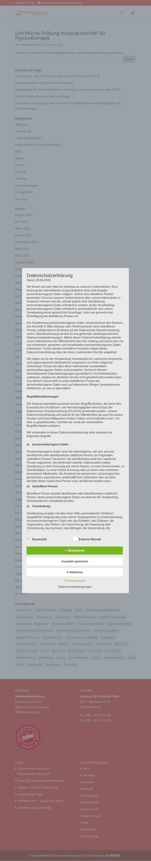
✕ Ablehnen (74, 572)
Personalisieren (75, 580)
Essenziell (39, 539)
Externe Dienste (90, 539)
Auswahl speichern (74, 561)
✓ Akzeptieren (75, 550)
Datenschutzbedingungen (75, 586)
